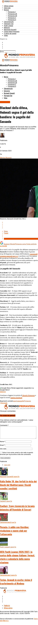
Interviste (7, 8)
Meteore (7, 28)
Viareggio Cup (8, 24)
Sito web (3, 449)
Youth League (8, 26)
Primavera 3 (12, 18)
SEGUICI (3, 392)
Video (6, 35)
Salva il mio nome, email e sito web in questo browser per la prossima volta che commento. (16, 453)
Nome (2, 441)
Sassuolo (4, 403)
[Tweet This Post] (21, 224)
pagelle (21, 401)
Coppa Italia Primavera (11, 32)
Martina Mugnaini (6, 158)
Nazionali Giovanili (10, 30)
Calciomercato (9, 22)
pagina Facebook (16, 397)
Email (2, 445)
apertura (16, 401)
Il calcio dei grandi (10, 33)
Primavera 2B (12, 16)
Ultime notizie (8, 6)
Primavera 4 (12, 20)
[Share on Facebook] (21, 222)
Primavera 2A (12, 14)
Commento (4, 425)
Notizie (6, 10)
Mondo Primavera (28, 395)
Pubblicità (7, 605)
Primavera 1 (12, 12)
